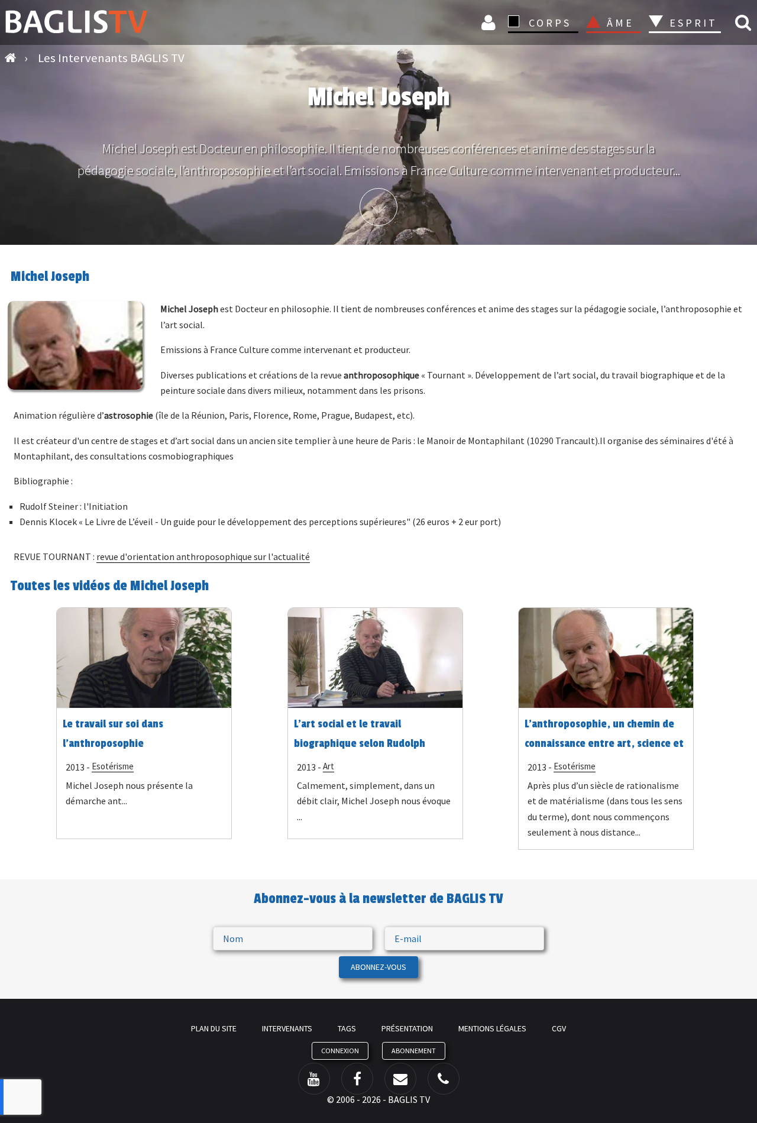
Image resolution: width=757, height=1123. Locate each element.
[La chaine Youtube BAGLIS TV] (314, 1079)
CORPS (550, 23)
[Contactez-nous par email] (400, 1079)
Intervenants (287, 1028)
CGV (559, 1028)
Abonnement (414, 1050)
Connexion (490, 22)
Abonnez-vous (378, 967)
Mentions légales (492, 1028)
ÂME (620, 23)
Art (328, 766)
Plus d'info (378, 207)
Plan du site (214, 1028)
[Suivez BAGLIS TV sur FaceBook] (357, 1079)
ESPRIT (691, 23)
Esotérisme (113, 766)
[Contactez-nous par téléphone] (444, 1079)
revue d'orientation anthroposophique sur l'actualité (203, 556)
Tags (347, 1028)
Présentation (407, 1028)
